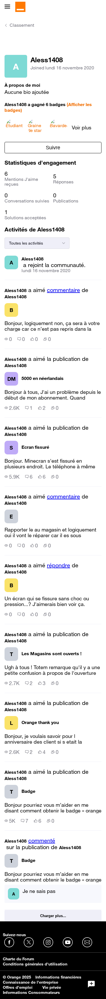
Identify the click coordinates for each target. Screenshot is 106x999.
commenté (41, 840)
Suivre (53, 147)
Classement (22, 25)
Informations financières (58, 977)
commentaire (63, 290)
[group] (8, 339)
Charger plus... (53, 916)
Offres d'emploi (18, 987)
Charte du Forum (18, 958)
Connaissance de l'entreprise (30, 982)
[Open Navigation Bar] (9, 7)
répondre (58, 565)
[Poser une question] (91, 984)
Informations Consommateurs (31, 992)
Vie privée (51, 987)
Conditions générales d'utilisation (35, 964)
